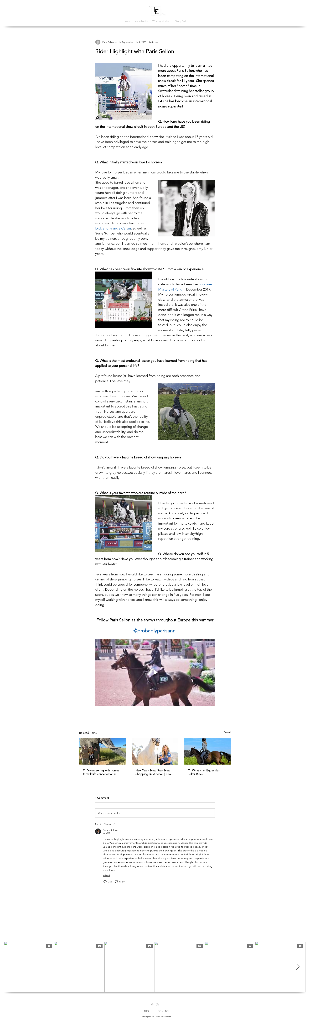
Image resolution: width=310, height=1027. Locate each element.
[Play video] (155, 672)
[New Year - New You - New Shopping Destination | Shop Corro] (155, 751)
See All (227, 732)
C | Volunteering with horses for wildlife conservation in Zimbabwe (101, 772)
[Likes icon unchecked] (105, 882)
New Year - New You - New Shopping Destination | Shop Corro (154, 772)
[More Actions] (213, 831)
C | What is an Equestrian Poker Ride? (204, 772)
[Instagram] (157, 1004)
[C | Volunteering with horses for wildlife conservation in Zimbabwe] (102, 751)
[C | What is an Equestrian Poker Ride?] (207, 751)
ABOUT (149, 1011)
